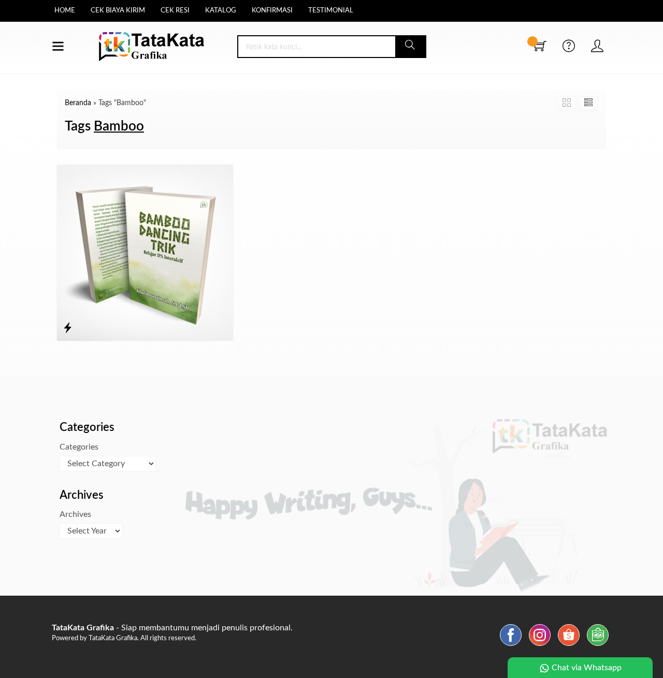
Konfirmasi (272, 10)
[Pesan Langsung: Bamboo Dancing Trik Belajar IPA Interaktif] (68, 328)
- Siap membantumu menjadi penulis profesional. (172, 628)
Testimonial (330, 10)
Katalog (220, 10)
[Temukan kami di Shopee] (568, 646)
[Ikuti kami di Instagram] (539, 646)
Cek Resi (175, 10)
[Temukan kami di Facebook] (510, 646)
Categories (79, 447)
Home (64, 10)
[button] (410, 46)
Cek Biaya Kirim (118, 10)
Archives (75, 514)
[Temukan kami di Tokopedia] (597, 646)
